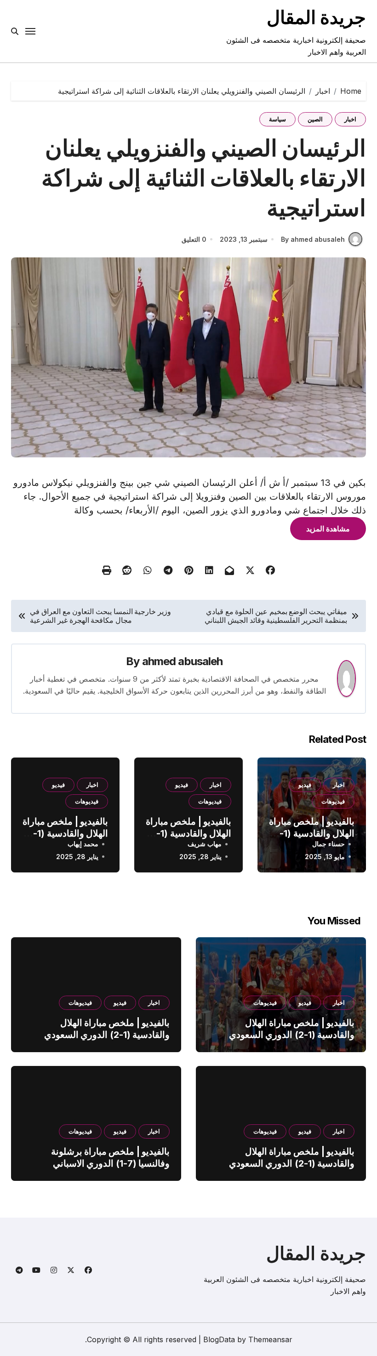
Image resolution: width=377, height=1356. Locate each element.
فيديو (304, 784)
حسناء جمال (328, 844)
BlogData (219, 1339)
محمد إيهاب (83, 844)
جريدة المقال (316, 17)
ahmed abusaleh (182, 661)
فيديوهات (333, 801)
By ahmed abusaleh (313, 239)
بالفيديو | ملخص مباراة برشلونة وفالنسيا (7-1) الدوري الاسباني (110, 1157)
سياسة (277, 119)
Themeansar (270, 1339)
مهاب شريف (205, 844)
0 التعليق (194, 239)
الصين (315, 119)
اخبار (350, 119)
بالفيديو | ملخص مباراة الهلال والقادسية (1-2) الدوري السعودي (311, 833)
